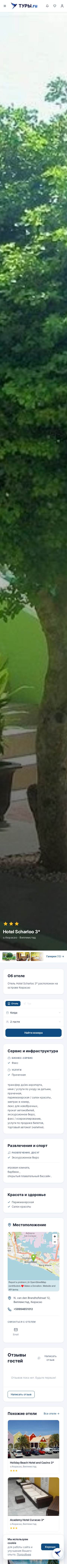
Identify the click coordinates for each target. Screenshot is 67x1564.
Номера (21, 963)
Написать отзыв (50, 1357)
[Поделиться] (60, 18)
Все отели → (51, 1413)
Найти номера (33, 1032)
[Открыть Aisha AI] (57, 1554)
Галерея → (55, 956)
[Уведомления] (47, 6)
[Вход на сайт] (62, 6)
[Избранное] (54, 6)
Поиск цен (44, 963)
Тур (29, 1003)
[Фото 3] (37, 956)
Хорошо (50, 1546)
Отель (14, 1003)
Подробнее (24, 1554)
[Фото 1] (9, 956)
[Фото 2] (23, 956)
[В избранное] (51, 18)
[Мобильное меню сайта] (4, 6)
